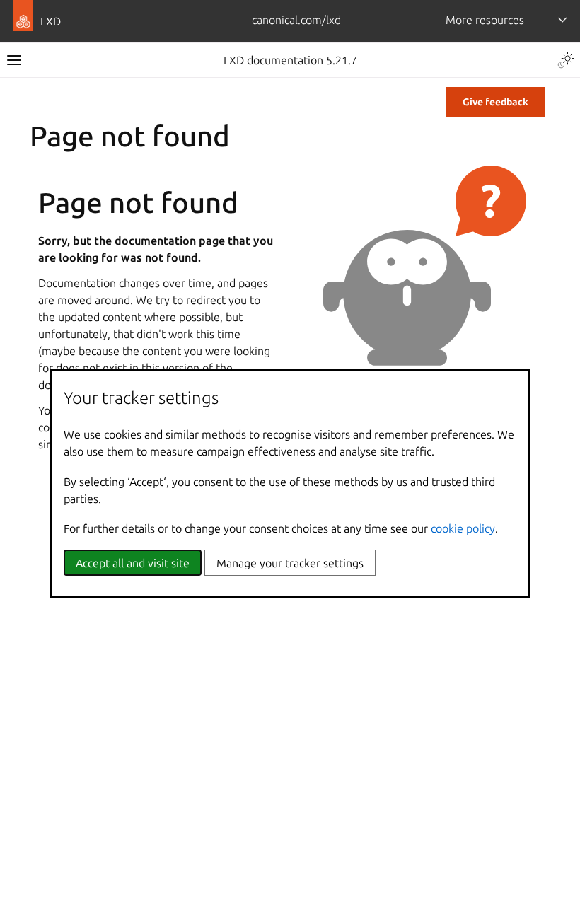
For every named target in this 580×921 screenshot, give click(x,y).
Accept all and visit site (133, 563)
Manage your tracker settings (290, 563)
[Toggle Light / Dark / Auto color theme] (565, 60)
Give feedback (495, 102)
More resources (485, 19)
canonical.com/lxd (296, 19)
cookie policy (463, 528)
